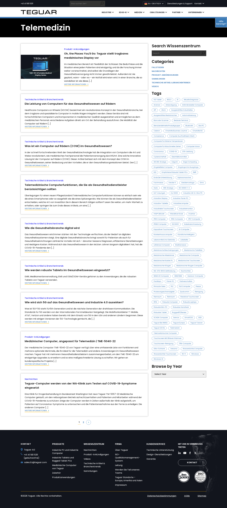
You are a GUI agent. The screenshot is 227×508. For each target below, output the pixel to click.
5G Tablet (157, 100)
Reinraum (158, 297)
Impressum (121, 484)
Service (176, 317)
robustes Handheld (181, 307)
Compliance (159, 136)
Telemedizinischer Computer (165, 333)
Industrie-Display (160, 198)
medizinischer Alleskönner (164, 255)
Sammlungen (158, 78)
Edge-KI (123, 12)
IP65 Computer (160, 219)
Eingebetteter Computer (163, 167)
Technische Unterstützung (160, 450)
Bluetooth (189, 126)
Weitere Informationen (75, 84)
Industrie (106, 12)
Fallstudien (158, 67)
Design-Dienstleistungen (159, 454)
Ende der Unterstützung (163, 177)
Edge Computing (190, 162)
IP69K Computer (160, 224)
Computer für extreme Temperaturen (168, 141)
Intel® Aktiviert (159, 214)
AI (177, 100)
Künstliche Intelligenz (186, 234)
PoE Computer (184, 286)
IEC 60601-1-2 (184, 188)
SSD (200, 317)
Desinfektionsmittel (179, 157)
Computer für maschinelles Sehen (167, 146)
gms (202, 183)
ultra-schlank (159, 349)
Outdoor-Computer (195, 276)
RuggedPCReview (179, 312)
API (155, 110)
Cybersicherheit (160, 157)
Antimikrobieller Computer (192, 105)
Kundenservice (155, 444)
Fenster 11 (172, 183)
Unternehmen (195, 12)
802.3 (169, 100)
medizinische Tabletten (193, 250)
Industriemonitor (186, 209)
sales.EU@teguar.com (35, 462)
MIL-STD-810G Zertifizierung (164, 271)
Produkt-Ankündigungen (76, 49)
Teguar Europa (179, 323)
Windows (195, 354)
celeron (157, 131)
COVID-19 (173, 151)
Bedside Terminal (181, 120)
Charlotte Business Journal (176, 131)
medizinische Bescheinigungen (166, 250)
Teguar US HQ (159, 328)
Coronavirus (159, 151)
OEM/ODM (178, 276)
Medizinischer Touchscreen (189, 260)
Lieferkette (184, 240)
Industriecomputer (181, 203)
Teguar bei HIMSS (160, 323)
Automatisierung (189, 115)
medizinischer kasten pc (163, 260)
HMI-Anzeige (168, 188)
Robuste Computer (170, 302)
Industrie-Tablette (161, 203)
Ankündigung (171, 105)
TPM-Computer (185, 343)
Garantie (151, 458)
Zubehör (56, 472)
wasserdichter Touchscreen (165, 354)
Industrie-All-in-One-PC (193, 193)
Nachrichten (31, 379)
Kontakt (192, 462)
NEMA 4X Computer (161, 276)
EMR (194, 172)
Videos (155, 86)
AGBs (187, 495)
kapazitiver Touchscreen (163, 229)
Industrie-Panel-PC (180, 198)
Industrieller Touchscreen (164, 209)
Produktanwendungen (63, 477)
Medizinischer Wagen (162, 266)
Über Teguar (121, 450)
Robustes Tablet (160, 312)
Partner (176, 12)
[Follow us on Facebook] (190, 453)
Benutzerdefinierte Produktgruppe (167, 126)
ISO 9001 (175, 224)
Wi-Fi (184, 354)
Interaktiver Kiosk (176, 214)
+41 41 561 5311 (27, 3)
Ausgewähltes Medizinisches (165, 115)
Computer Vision (193, 146)
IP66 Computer (177, 219)
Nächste (88, 422)
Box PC (201, 126)
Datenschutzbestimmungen (161, 495)
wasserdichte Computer (192, 349)
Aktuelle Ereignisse (191, 100)
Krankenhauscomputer (163, 234)
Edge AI (175, 162)
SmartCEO (189, 317)
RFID (155, 302)
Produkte (58, 444)
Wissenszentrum (94, 444)
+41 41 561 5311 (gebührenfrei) (31, 456)
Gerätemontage (187, 183)
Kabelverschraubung (192, 224)
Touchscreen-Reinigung (163, 343)
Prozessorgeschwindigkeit (164, 292)
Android (157, 105)
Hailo (156, 188)
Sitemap (202, 495)
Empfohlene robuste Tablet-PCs (174, 172)
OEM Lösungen (157, 12)
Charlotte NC (198, 131)
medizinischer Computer (189, 255)
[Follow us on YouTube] (184, 453)
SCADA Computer (161, 317)
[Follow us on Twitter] (195, 453)
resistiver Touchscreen (189, 297)
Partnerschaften (186, 281)
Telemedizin (175, 328)
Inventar (192, 214)
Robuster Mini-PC (160, 307)
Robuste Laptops (190, 302)
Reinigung (199, 292)
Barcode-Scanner (161, 120)
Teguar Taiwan (196, 323)
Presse (198, 286)
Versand (173, 349)
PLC (172, 286)
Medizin (138, 12)
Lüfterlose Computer (162, 245)
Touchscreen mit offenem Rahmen (167, 338)
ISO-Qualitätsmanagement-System (127, 457)
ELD (155, 172)
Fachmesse (158, 183)
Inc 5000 (174, 193)
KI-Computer (184, 229)
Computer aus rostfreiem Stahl (181, 136)
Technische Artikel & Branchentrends (44, 99)
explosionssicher (184, 177)
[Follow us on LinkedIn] (179, 453)
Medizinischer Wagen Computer (189, 266)
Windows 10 (158, 359)
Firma (118, 444)
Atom (163, 110)
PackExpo (157, 281)
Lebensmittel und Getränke (164, 240)
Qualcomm (184, 292)
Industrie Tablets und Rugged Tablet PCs (63, 459)
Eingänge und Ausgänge (188, 167)
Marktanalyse (180, 245)
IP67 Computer (194, 219)
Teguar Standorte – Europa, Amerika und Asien (128, 479)
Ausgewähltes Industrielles (182, 110)
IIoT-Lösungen (159, 193)
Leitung (118, 465)
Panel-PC (170, 281)
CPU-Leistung (187, 151)
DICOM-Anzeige (160, 162)
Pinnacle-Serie (159, 286)
